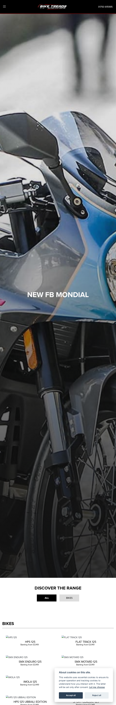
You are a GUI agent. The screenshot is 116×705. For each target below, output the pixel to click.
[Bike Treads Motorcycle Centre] (52, 6)
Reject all (96, 695)
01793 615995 (105, 6)
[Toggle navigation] (4, 6)
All (47, 598)
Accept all (71, 695)
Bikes (69, 597)
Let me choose (97, 687)
